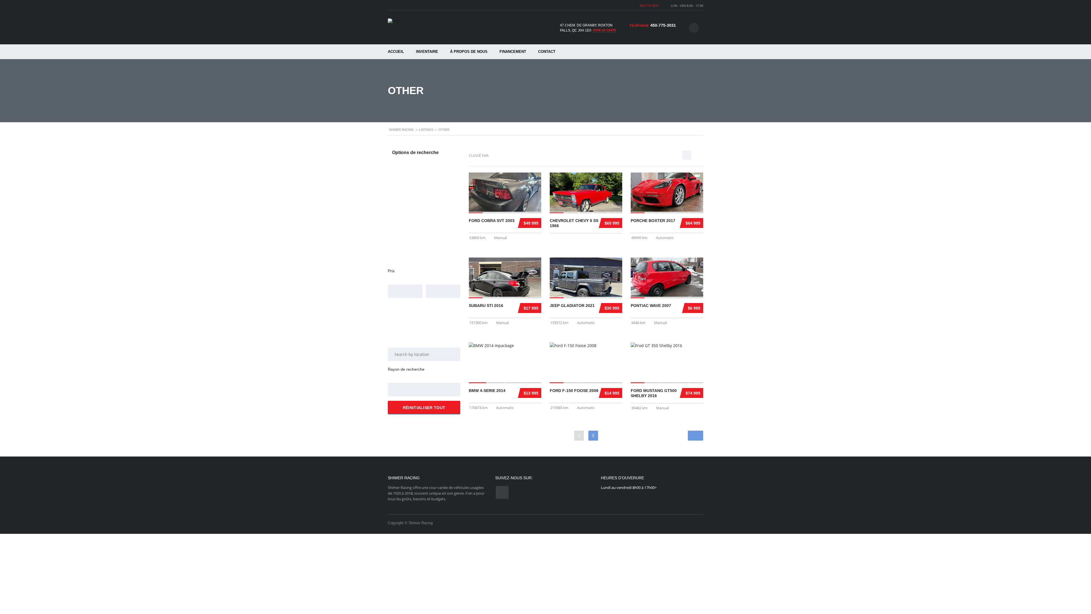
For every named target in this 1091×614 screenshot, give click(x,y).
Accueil (396, 51)
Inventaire (427, 51)
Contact (546, 51)
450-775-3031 (649, 5)
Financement (512, 51)
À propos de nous (469, 51)
